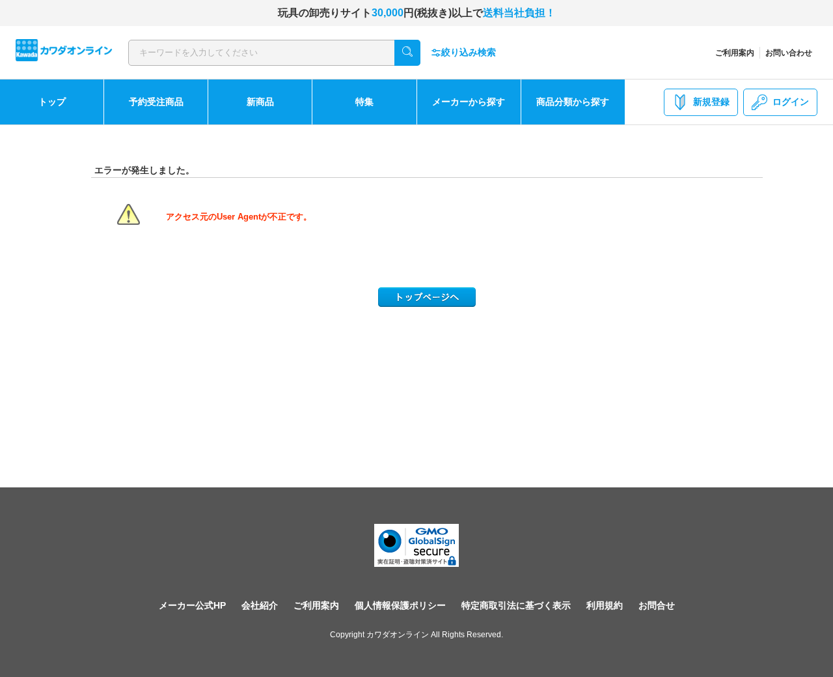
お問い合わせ (788, 52)
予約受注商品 (156, 101)
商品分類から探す (572, 101)
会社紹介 (259, 605)
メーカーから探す (468, 101)
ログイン (790, 101)
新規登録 (711, 101)
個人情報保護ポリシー (400, 605)
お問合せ (656, 605)
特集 (364, 101)
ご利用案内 (734, 52)
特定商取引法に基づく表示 (516, 605)
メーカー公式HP (192, 605)
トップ (52, 101)
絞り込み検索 (468, 52)
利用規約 (604, 605)
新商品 (260, 101)
